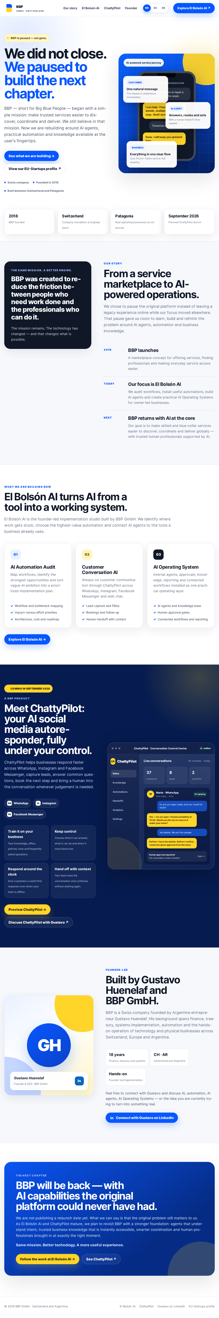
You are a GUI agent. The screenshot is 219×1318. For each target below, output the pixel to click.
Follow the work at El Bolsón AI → (47, 1259)
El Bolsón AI (90, 8)
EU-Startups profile (202, 1306)
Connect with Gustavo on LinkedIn (145, 1118)
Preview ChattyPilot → (27, 909)
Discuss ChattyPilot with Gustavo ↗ (39, 922)
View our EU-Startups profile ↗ (35, 169)
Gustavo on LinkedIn (171, 1306)
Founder (131, 8)
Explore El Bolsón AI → (27, 639)
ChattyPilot (112, 8)
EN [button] (147, 7)
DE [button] (163, 7)
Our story (70, 8)
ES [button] (155, 7)
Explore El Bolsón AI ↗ (194, 8)
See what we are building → (32, 156)
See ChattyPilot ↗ (101, 1259)
